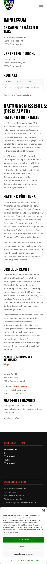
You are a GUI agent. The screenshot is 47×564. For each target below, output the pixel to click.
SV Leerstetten (10, 449)
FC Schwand (9, 463)
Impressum (35, 560)
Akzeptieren (23, 539)
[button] (43, 510)
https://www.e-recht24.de (21, 95)
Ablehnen (24, 547)
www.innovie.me (19, 386)
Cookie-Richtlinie (14, 560)
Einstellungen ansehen (23, 554)
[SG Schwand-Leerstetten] (20, 5)
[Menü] (39, 5)
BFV (5, 452)
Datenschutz (25, 560)
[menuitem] (39, 5)
